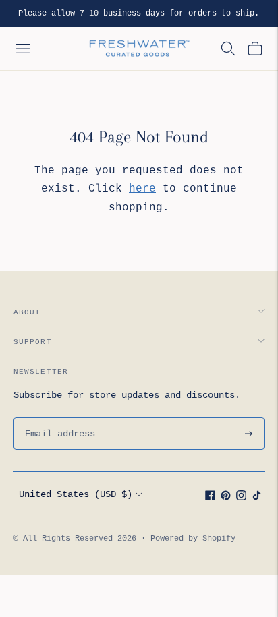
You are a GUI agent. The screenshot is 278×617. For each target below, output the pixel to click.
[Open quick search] (228, 48)
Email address (57, 417)
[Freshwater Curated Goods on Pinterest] (226, 497)
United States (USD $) (75, 494)
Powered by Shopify (192, 538)
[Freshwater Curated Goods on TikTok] (257, 497)
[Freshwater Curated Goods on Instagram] (241, 497)
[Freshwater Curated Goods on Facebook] (210, 497)
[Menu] (22, 48)
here (142, 189)
